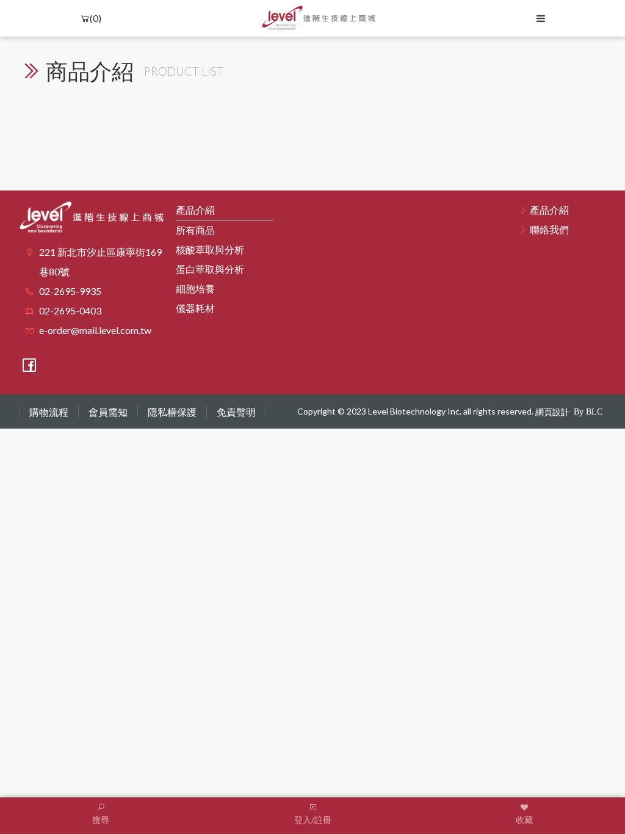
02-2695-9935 (70, 291)
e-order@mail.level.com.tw (95, 330)
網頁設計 (552, 412)
